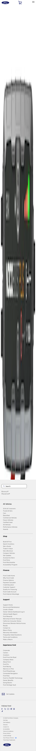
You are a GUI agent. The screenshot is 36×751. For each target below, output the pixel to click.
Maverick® (6, 494)
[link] (5, 720)
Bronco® (5, 491)
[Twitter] (5, 709)
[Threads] (14, 709)
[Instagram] (11, 709)
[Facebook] (2, 709)
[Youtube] (8, 709)
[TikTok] (2, 711)
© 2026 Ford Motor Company (10, 718)
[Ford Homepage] (7, 746)
